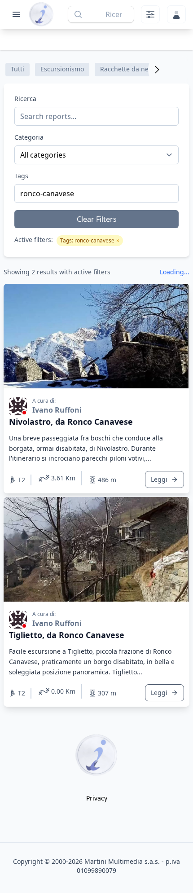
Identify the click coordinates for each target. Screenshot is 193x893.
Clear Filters (97, 219)
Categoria (29, 137)
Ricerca (25, 98)
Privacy (96, 798)
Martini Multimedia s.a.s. (122, 861)
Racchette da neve (127, 69)
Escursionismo (62, 69)
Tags (21, 176)
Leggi (159, 479)
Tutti (17, 69)
